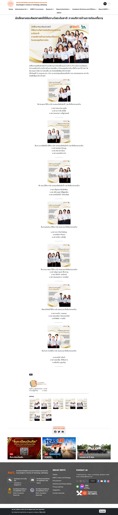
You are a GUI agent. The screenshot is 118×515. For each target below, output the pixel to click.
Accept (102, 511)
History (55, 474)
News (31, 374)
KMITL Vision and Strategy (62, 478)
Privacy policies (58, 487)
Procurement (57, 481)
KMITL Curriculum (37, 9)
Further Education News (55, 454)
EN (105, 3)
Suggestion (56, 490)
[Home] (11, 4)
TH (109, 3)
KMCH (59, 13)
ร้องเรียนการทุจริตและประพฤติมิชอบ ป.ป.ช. (20, 490)
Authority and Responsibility (62, 484)
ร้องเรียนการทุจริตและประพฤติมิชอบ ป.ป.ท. (42, 490)
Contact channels (58, 493)
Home (11, 9)
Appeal (39, 483)
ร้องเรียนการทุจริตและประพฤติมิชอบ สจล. (43, 479)
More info (42, 512)
